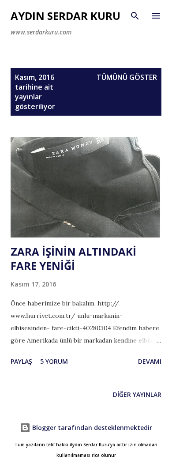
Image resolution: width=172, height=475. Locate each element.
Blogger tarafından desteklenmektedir (91, 427)
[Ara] (135, 16)
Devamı (149, 361)
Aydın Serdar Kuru (65, 15)
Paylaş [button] (21, 361)
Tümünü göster (127, 77)
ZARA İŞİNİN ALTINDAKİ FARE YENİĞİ (73, 258)
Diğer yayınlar (137, 394)
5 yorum (54, 361)
